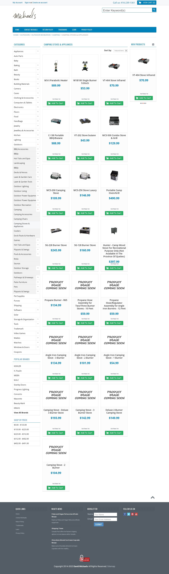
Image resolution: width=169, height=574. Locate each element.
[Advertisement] (114, 20)
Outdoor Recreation (41, 35)
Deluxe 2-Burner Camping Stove (114, 411)
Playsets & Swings (21, 249)
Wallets (17, 338)
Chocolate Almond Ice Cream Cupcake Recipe (66, 541)
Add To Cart (57, 103)
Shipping (17, 305)
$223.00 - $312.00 (21, 434)
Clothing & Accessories (24, 98)
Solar (16, 314)
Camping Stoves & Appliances (22, 224)
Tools (16, 324)
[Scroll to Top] (153, 498)
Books (16, 79)
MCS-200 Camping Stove (55, 192)
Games (17, 240)
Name (90, 514)
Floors (16, 112)
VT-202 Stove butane (85, 135)
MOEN (16, 375)
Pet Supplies (19, 296)
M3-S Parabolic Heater (56, 80)
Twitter (128, 514)
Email (90, 519)
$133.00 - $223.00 (21, 429)
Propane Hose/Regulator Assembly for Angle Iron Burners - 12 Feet (114, 304)
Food (16, 116)
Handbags (18, 121)
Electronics (18, 107)
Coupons (18, 352)
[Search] (154, 10)
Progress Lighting (21, 389)
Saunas (17, 263)
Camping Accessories (23, 214)
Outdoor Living (20, 191)
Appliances (18, 51)
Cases (16, 93)
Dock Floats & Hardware (24, 235)
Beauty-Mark (19, 403)
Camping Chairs (21, 219)
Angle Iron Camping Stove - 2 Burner (85, 356)
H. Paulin (18, 371)
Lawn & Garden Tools (23, 181)
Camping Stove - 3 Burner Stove (85, 411)
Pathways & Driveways (23, 277)
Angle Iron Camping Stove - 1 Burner (114, 356)
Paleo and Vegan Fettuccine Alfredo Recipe (65, 515)
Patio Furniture (20, 282)
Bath (16, 70)
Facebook (124, 514)
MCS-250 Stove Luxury (85, 190)
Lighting (17, 140)
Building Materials (21, 84)
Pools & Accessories (22, 254)
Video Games (19, 333)
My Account (18, 2)
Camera (17, 88)
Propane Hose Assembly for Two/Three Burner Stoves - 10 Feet (85, 304)
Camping (56, 35)
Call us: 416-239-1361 (124, 2)
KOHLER (17, 366)
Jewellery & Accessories (24, 130)
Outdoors (25, 35)
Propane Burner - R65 (56, 300)
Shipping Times (57, 528)
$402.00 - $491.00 (21, 443)
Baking (17, 65)
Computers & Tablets (23, 102)
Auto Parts (18, 56)
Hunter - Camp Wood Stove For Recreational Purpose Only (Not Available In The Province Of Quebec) (114, 251)
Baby (16, 60)
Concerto (18, 394)
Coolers (17, 231)
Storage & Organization (24, 319)
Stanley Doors (20, 385)
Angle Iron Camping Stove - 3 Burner (56, 356)
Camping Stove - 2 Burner (56, 466)
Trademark (18, 328)
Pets (16, 287)
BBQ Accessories (21, 149)
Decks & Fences (20, 172)
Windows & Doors (22, 347)
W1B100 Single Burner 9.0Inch (85, 82)
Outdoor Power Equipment (25, 195)
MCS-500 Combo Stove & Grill (114, 137)
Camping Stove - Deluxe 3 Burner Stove (56, 411)
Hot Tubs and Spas (22, 158)
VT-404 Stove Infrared (114, 80)
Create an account (39, 2)
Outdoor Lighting (21, 186)
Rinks (16, 259)
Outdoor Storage (21, 268)
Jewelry (17, 126)
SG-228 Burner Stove (56, 245)
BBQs (16, 153)
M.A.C (16, 380)
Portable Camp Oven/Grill (114, 192)
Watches (17, 342)
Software (18, 310)
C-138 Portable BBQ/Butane (56, 137)
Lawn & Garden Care (23, 177)
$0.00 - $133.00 (20, 425)
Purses (17, 300)
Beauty (17, 74)
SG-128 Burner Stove (85, 245)
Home (16, 35)
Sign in (27, 2)
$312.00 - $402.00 (21, 439)
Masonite (18, 398)
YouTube (136, 514)
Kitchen (17, 135)
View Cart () (149, 2)
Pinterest (132, 514)
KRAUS (17, 408)
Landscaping (19, 163)
